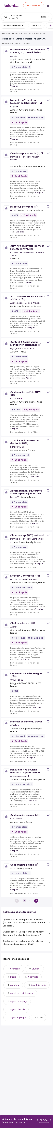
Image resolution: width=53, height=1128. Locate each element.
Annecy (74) (26, 33)
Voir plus (14, 86)
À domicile (33, 976)
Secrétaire (15, 968)
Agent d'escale (17, 1009)
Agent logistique (18, 1017)
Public (13, 976)
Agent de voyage (18, 1001)
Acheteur (15, 985)
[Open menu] (48, 5)
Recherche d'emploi (9, 33)
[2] (36, 901)
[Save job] (48, 49)
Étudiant (36, 968)
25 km (43, 16)
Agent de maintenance (21, 993)
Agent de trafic (38, 985)
